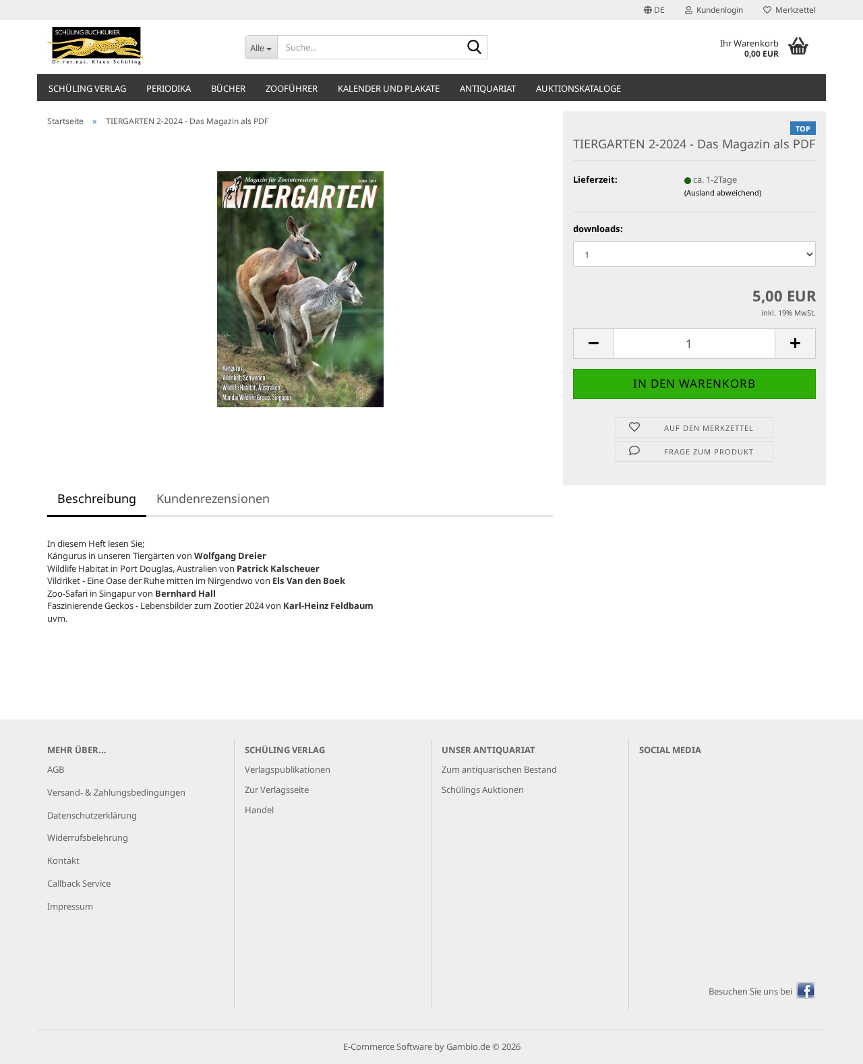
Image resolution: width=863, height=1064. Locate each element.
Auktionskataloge (578, 88)
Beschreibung (96, 498)
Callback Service (79, 883)
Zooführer (292, 88)
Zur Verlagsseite (277, 790)
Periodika (168, 88)
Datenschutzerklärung (92, 815)
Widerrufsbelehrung (87, 837)
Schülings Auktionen (483, 790)
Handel (259, 810)
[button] (654, 10)
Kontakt (63, 860)
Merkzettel (793, 10)
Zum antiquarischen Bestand (499, 769)
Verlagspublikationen (287, 769)
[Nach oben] (826, 1043)
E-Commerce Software (387, 1046)
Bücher (228, 88)
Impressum (70, 906)
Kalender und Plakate (389, 88)
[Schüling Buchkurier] (136, 47)
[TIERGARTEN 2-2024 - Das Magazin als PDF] (300, 288)
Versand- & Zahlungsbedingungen (116, 792)
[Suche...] (474, 48)
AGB (55, 769)
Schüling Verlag (87, 88)
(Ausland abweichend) (722, 192)
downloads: (598, 229)
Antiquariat (488, 88)
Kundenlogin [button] (717, 10)
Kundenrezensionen (213, 498)
